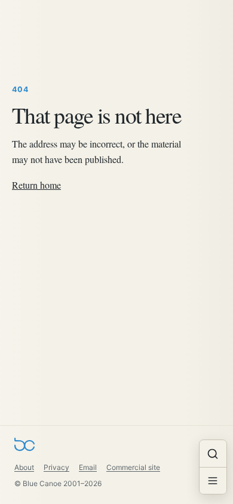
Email (88, 467)
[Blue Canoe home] (24, 447)
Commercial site (133, 467)
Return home (36, 185)
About (24, 467)
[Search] (213, 453)
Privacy (56, 467)
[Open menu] (213, 480)
